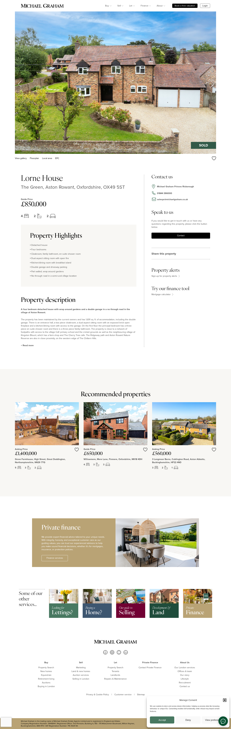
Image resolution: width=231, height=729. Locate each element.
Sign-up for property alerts (164, 276)
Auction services (81, 675)
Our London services (184, 667)
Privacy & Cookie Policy (97, 694)
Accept (162, 720)
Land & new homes (81, 671)
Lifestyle (185, 678)
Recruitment (185, 682)
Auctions (46, 682)
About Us (185, 662)
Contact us (185, 686)
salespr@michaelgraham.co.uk (172, 199)
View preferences (214, 720)
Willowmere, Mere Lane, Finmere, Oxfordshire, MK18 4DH (113, 459)
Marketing (81, 667)
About (159, 5)
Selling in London (80, 678)
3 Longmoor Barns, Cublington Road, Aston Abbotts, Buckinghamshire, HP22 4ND (178, 461)
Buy (107, 5)
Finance (144, 5)
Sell (119, 5)
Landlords (115, 675)
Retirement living (46, 678)
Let (130, 5)
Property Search (46, 667)
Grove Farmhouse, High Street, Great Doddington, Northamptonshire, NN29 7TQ (40, 461)
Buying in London (46, 686)
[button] (224, 700)
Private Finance (150, 662)
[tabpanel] (47, 438)
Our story (184, 675)
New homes (46, 671)
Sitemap (141, 694)
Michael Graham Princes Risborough (175, 186)
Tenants (115, 671)
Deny (188, 720)
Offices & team (185, 671)
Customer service (123, 694)
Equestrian (46, 675)
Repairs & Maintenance (115, 678)
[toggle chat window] (223, 721)
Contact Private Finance (150, 667)
